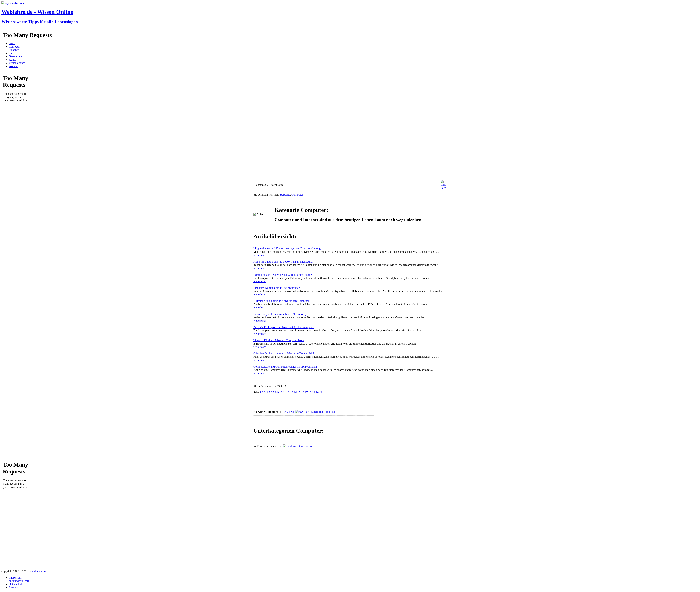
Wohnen (13, 66)
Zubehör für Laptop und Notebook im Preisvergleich (283, 327)
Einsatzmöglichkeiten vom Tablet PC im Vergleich (282, 314)
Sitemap (13, 587)
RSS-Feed (289, 411)
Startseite (285, 194)
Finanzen (14, 49)
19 (313, 392)
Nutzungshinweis (19, 580)
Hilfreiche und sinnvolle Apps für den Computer (281, 300)
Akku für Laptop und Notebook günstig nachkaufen (283, 261)
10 (280, 392)
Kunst (12, 59)
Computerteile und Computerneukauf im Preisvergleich (285, 366)
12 (288, 392)
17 (306, 392)
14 (295, 392)
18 (309, 392)
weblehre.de (39, 571)
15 (299, 392)
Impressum (15, 577)
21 (320, 392)
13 (291, 392)
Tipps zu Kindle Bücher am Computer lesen (278, 340)
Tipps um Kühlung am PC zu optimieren (276, 287)
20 (317, 392)
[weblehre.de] (13, 3)
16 (302, 392)
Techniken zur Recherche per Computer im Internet (282, 274)
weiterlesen (259, 255)
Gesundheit (15, 56)
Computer (14, 46)
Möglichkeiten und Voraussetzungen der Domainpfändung (287, 248)
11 (284, 392)
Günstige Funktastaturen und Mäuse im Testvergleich (284, 353)
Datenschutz (16, 584)
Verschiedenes (17, 63)
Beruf (12, 43)
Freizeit (13, 53)
